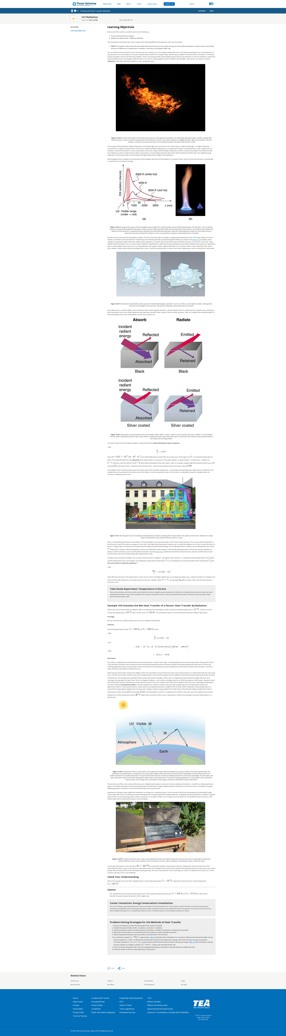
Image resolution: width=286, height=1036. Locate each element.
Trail (149, 998)
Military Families (154, 1001)
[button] (212, 4)
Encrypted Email (98, 1001)
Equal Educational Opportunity (160, 1009)
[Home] (83, 4)
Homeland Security (127, 1012)
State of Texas (125, 1005)
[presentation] (161, 452)
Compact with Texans (100, 998)
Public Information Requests (103, 1012)
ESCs (121, 1001)
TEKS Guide (107, 4)
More (139, 4)
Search (168, 4)
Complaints (96, 1009)
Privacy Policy (78, 1012)
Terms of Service (80, 1016)
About (128, 4)
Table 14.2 (192, 942)
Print (113, 968)
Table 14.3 (153, 937)
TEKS (119, 4)
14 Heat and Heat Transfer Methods (95, 11)
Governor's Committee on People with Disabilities (168, 1012)
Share (123, 968)
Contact (76, 1005)
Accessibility (78, 1009)
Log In (192, 4)
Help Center (78, 1001)
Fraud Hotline (97, 1005)
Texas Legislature (126, 1009)
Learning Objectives (78, 31)
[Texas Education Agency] (201, 1004)
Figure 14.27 (197, 240)
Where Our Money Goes (157, 1005)
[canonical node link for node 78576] (72, 11)
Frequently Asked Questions (131, 998)
